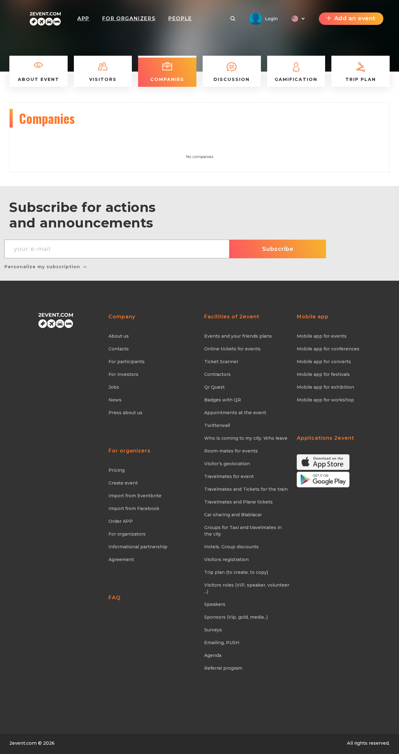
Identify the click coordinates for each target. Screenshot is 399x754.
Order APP (120, 521)
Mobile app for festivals (323, 374)
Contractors (217, 374)
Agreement (121, 559)
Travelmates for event (229, 476)
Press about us (125, 412)
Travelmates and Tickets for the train (246, 489)
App (83, 18)
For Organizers (129, 18)
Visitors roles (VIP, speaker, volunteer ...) (246, 588)
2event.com (23, 743)
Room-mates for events (231, 451)
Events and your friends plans (238, 336)
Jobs (113, 387)
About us (118, 336)
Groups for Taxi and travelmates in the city (243, 531)
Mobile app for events (322, 336)
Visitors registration (226, 559)
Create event (123, 483)
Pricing (116, 470)
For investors (123, 374)
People (180, 18)
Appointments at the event (235, 412)
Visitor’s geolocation (227, 463)
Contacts (118, 349)
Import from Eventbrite (134, 496)
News (115, 400)
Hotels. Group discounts (231, 547)
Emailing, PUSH (221, 642)
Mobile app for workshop (325, 400)
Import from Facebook (133, 508)
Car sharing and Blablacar (233, 514)
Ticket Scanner (221, 361)
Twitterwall (217, 425)
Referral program (223, 668)
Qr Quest (214, 387)
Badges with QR (222, 400)
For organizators (127, 534)
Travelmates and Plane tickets (238, 502)
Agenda (212, 655)
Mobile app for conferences (328, 349)
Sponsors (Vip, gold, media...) (236, 617)
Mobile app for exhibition (325, 387)
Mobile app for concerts (324, 361)
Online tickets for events (232, 349)
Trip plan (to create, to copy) (236, 572)
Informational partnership (137, 547)
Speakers (214, 604)
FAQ (114, 598)
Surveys (213, 630)
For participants (126, 361)
